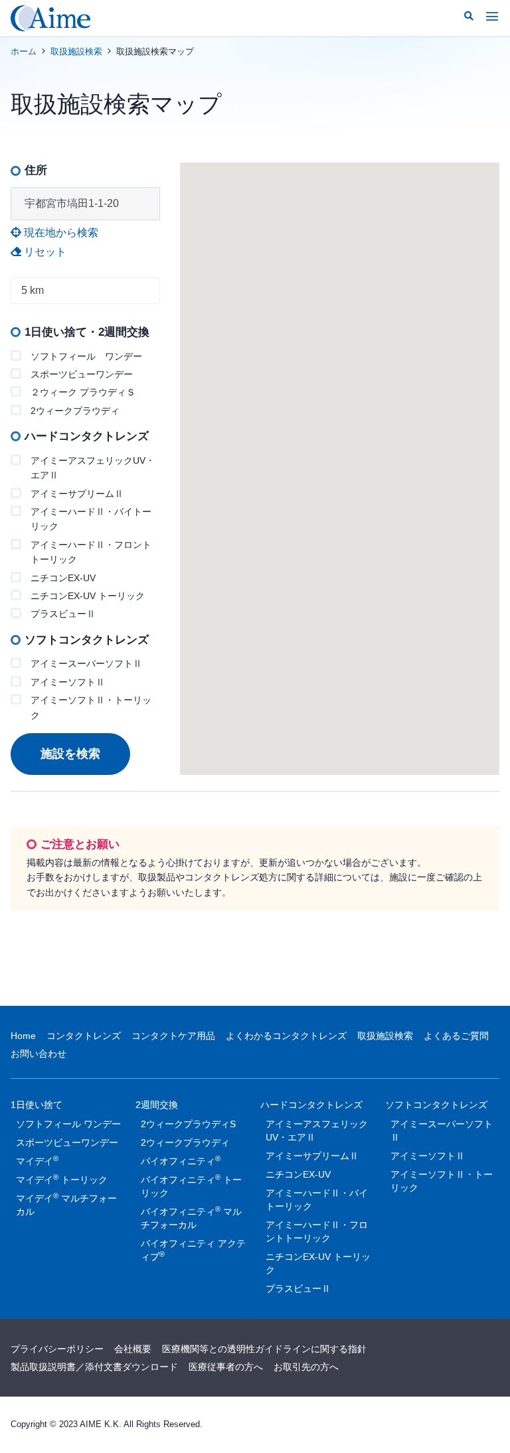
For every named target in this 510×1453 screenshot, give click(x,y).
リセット (43, 251)
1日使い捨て (36, 1104)
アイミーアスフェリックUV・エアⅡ (93, 467)
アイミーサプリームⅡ (77, 493)
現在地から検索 (59, 232)
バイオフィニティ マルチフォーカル (191, 1217)
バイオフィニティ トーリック (191, 1185)
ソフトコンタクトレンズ (436, 1104)
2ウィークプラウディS (188, 1124)
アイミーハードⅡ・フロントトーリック (91, 552)
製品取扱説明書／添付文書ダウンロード (94, 1366)
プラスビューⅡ (63, 613)
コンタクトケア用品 (173, 1035)
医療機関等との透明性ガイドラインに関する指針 (264, 1349)
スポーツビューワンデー (82, 374)
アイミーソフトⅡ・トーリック (91, 707)
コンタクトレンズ (83, 1035)
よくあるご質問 (456, 1035)
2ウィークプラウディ (75, 410)
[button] (468, 16)
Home (23, 1035)
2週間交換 (156, 1104)
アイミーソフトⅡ (68, 682)
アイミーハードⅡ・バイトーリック (91, 518)
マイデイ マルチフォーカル (66, 1204)
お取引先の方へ (306, 1366)
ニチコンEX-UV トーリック (88, 595)
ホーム (24, 51)
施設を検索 (70, 753)
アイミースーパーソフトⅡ (86, 663)
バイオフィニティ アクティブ (193, 1250)
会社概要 (132, 1349)
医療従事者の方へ (226, 1366)
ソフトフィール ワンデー (86, 356)
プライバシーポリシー (57, 1349)
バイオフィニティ (180, 1160)
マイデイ (37, 1160)
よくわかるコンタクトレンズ (286, 1035)
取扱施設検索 (76, 51)
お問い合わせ (38, 1053)
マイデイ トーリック (62, 1179)
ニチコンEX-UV (63, 578)
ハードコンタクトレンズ (311, 1104)
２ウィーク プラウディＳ (83, 392)
